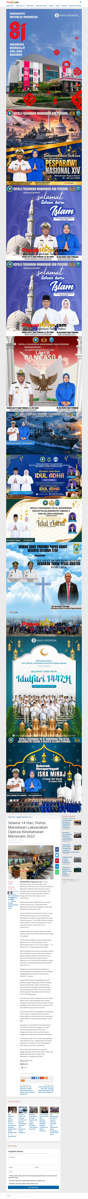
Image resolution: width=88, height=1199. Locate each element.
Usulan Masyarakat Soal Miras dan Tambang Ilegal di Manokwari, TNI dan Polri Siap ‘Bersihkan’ (45, 1088)
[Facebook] (33, 1078)
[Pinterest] (42, 1078)
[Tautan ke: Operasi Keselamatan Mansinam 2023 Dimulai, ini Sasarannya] (11, 892)
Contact (64, 883)
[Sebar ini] (57, 849)
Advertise (64, 881)
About (78, 879)
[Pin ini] (57, 860)
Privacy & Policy (73, 881)
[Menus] (80, 2)
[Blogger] (46, 1078)
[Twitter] (37, 1078)
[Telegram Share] (57, 866)
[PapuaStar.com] (12, 2)
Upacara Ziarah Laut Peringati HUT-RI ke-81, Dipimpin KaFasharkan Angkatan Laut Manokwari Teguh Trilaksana (22, 1123)
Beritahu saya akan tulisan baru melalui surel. (23, 1183)
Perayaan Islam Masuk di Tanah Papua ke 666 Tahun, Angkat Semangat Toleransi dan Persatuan (33, 1122)
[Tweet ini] (57, 855)
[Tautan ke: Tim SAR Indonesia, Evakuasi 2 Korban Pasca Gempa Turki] (8, 892)
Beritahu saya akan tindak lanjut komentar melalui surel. (27, 1180)
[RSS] (23, 1081)
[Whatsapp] (57, 872)
